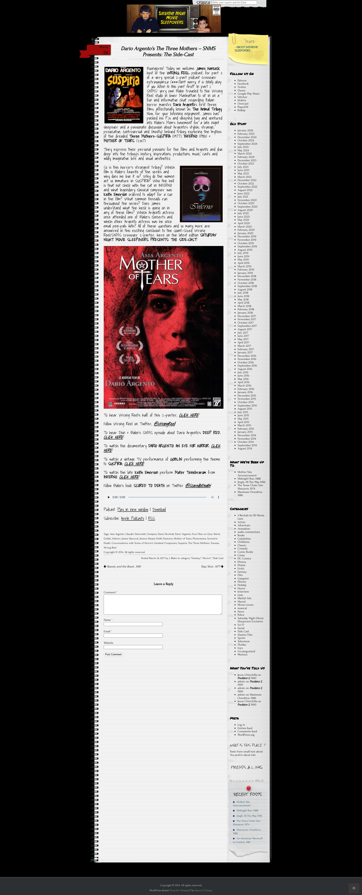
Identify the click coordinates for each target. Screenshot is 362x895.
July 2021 (243, 196)
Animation (244, 528)
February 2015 (246, 428)
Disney (242, 562)
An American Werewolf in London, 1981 (247, 840)
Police (241, 614)
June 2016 (243, 375)
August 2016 (245, 369)
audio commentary (249, 532)
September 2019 (247, 246)
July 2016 (243, 372)
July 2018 (243, 292)
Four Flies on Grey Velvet (206, 534)
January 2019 (245, 273)
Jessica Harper (147, 538)
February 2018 (246, 309)
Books (241, 535)
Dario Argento (183, 534)
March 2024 (245, 153)
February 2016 (246, 389)
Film (240, 575)
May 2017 (243, 339)
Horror (206, 558)
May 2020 (243, 219)
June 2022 (243, 193)
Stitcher (242, 97)
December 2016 (247, 355)
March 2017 (244, 345)
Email (108, 631)
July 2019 (243, 253)
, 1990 (247, 678)
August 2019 (245, 249)
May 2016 (243, 379)
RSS (151, 518)
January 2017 (245, 352)
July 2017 (243, 332)
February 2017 (246, 349)
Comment (110, 592)
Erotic (241, 568)
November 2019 (247, 239)
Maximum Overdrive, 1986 (250, 493)
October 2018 (246, 283)
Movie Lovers (246, 604)
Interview (243, 591)
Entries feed (245, 728)
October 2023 (246, 163)
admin (241, 681)
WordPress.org (246, 734)
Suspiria (182, 543)
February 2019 (246, 269)
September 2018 (247, 286)
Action (241, 522)
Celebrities (244, 538)
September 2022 (247, 186)
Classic (242, 545)
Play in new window (132, 509)
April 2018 (243, 302)
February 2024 (246, 157)
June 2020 (244, 216)
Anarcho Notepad (180, 890)
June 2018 (243, 296)
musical (242, 608)
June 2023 (243, 170)
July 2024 (243, 147)
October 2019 (246, 243)
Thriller (242, 644)
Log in (241, 724)
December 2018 (247, 276)
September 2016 (247, 365)
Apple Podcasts (132, 518)
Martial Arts (245, 598)
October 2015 (246, 402)
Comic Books (245, 552)
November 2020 (247, 200)
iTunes (241, 90)
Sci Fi (241, 624)
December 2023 (247, 160)
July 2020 (243, 213)
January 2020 (245, 233)
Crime (241, 555)
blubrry (242, 100)
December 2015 (247, 395)
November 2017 (247, 319)
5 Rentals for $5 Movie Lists (251, 517)
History (242, 581)
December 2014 (247, 435)
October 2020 (246, 203)
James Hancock (130, 538)
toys (240, 648)
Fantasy (196, 558)
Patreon (242, 80)
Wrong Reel (110, 547)
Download (159, 509)
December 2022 (247, 180)
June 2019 (243, 256)
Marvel (242, 601)
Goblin (107, 538)
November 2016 (247, 359)
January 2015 (245, 432)
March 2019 (244, 266)
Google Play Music (249, 93)
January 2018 (245, 312)
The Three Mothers (198, 543)
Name (108, 620)
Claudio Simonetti (135, 534)
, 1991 (124, 566)
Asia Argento (117, 534)
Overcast (243, 103)
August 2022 (245, 190)
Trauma (215, 543)
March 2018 (244, 306)
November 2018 (247, 279)
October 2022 (246, 183)
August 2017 (245, 329)
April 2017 (243, 342)
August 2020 (245, 210)
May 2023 (243, 173)
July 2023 (243, 167)
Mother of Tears (183, 538)
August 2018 (245, 289)
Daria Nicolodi (166, 534)
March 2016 (244, 385)
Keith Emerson (164, 538)
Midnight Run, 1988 (249, 478)
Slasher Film (245, 634)
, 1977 (211, 566)
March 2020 (245, 226)
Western (243, 654)
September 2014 (247, 445)
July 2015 (243, 412)
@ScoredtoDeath (197, 485)
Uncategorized (246, 651)
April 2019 (243, 263)
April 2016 (243, 382)
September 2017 (247, 326)
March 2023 (245, 177)
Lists (240, 595)
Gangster (243, 578)
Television (244, 641)
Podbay (242, 110)
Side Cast (218, 558)
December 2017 (247, 316)
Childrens (244, 542)
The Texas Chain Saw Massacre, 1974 (250, 486)
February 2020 (246, 229)
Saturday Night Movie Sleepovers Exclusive (251, 619)
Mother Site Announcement (247, 473)
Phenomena (199, 538)
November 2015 (247, 398)
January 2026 (245, 130)
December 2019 (247, 236)
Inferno (116, 538)
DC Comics (244, 558)
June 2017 (243, 336)
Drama (241, 565)
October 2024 (246, 140)
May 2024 (243, 150)
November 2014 (247, 438)
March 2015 (244, 425)
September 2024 (247, 143)
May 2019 (243, 259)
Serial (241, 628)
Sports (241, 638)
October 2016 (246, 362)
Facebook (243, 83)
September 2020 (248, 206)
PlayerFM (243, 107)
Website (108, 643)
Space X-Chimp (203, 890)
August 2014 (245, 448)
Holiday (242, 585)
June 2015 (243, 415)
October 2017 (246, 322)
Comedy (243, 548)
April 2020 (244, 223)
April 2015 (243, 422)
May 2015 (243, 418)
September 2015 (247, 405)
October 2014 (246, 442)
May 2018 (243, 299)
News (241, 611)
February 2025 (246, 133)
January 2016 (245, 392)
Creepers (152, 534)
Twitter (242, 87)
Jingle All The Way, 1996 (251, 482)
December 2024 (247, 137)
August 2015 (245, 408)
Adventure (244, 525)
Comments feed (247, 731)
